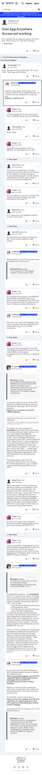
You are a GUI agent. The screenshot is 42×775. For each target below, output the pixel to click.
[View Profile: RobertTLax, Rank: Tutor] (9, 166)
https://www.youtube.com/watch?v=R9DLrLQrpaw (20, 411)
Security (21, 762)
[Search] (22, 3)
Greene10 (15, 232)
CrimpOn (15, 366)
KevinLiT (20, 98)
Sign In (36, 3)
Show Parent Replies (8, 60)
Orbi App (7, 9)
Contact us (21, 759)
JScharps (11, 21)
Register (29, 3)
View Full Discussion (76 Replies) (15, 57)
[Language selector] (17, 3)
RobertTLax (16, 165)
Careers (21, 760)
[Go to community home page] (10, 3)
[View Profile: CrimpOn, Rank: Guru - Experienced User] (9, 367)
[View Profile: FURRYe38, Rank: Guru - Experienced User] (7, 84)
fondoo (14, 109)
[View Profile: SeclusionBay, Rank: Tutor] (4, 66)
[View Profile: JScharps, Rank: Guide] (4, 22)
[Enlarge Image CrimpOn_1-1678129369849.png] (23, 423)
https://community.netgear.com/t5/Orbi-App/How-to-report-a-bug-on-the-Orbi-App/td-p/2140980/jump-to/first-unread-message (23, 702)
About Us (21, 757)
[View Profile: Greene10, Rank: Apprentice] (9, 233)
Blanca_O (11, 98)
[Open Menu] (38, 9)
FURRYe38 (14, 83)
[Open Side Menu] (3, 3)
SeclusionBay (12, 65)
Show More (8, 43)
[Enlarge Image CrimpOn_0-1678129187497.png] (23, 416)
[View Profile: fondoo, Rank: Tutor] (9, 110)
